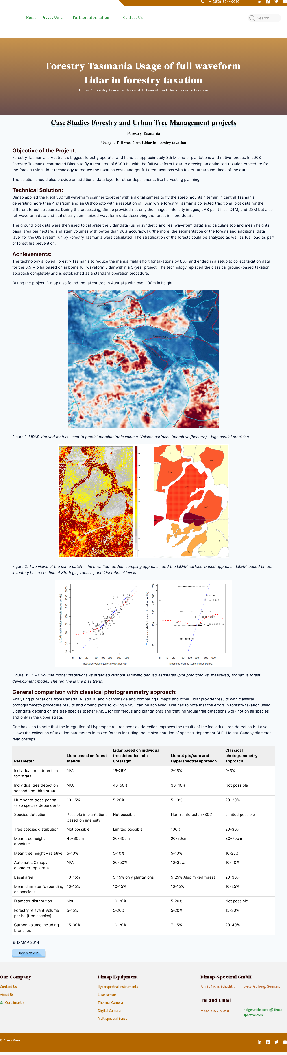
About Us (50, 17)
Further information (91, 17)
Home (31, 17)
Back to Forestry (29, 952)
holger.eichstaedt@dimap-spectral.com (264, 1012)
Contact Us (133, 17)
